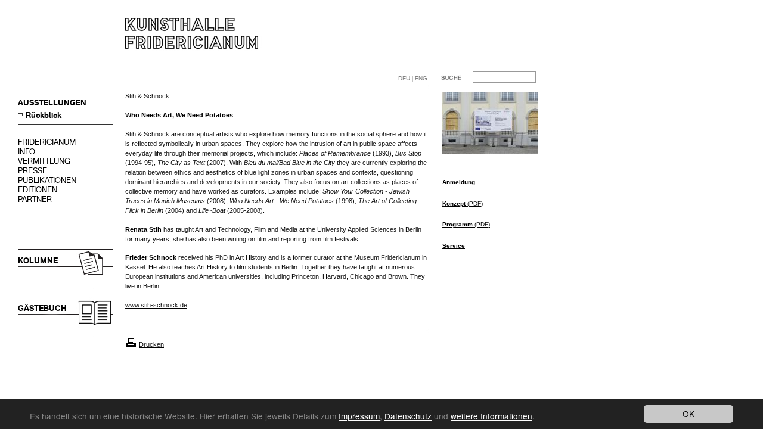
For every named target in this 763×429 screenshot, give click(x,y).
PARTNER (35, 199)
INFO (26, 151)
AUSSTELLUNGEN (52, 102)
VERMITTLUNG (44, 161)
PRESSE (32, 170)
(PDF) (462, 203)
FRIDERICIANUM (47, 142)
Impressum (359, 416)
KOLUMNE (38, 260)
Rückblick (43, 115)
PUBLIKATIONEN (47, 180)
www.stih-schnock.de (156, 305)
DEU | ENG (412, 78)
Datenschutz (408, 416)
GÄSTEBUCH (42, 308)
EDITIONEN (37, 189)
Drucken (151, 344)
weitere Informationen (491, 416)
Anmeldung (458, 182)
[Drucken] (131, 344)
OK (688, 413)
